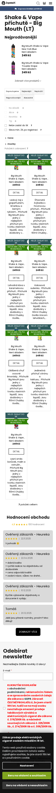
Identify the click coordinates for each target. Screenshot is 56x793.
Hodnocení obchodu (28, 517)
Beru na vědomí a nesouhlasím (26, 785)
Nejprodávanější (13, 98)
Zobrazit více (28, 632)
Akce (13, 112)
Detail (16, 192)
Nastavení (27, 765)
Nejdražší (39, 91)
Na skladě (16, 107)
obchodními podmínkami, (16, 690)
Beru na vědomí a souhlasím (27, 775)
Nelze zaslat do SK (20, 125)
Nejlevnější (26, 91)
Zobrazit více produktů (27, 80)
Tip (12, 121)
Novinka (15, 116)
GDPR (27, 698)
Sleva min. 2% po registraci (25, 129)
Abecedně (28, 98)
